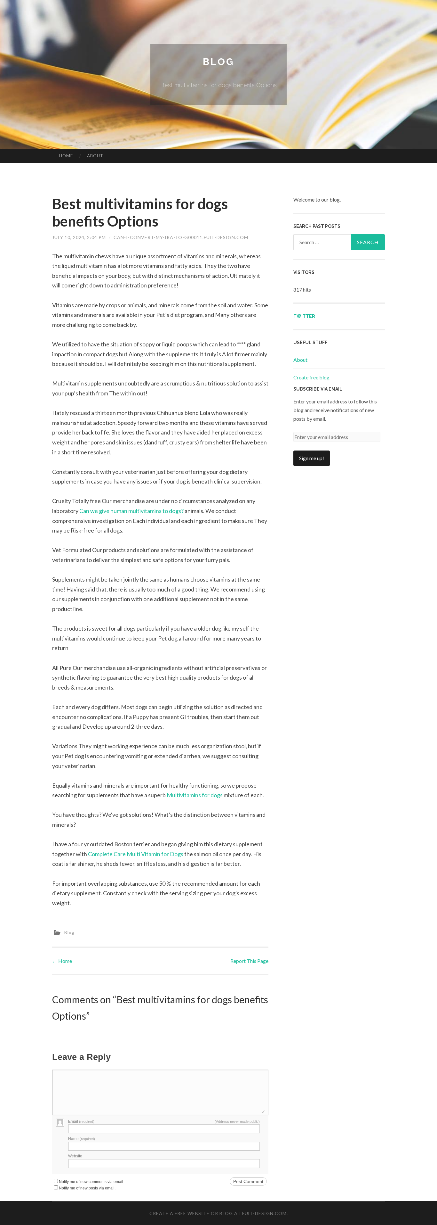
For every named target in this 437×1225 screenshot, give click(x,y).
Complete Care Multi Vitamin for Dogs (135, 853)
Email (81, 1121)
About (95, 155)
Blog (218, 61)
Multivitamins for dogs (195, 795)
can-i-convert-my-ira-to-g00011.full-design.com (181, 237)
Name (81, 1139)
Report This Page (249, 961)
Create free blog (311, 377)
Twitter (304, 316)
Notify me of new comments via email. (91, 1181)
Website (75, 1156)
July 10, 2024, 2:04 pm (79, 237)
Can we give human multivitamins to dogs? (131, 510)
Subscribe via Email (317, 389)
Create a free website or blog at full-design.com (218, 1213)
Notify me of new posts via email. (87, 1188)
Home (66, 155)
